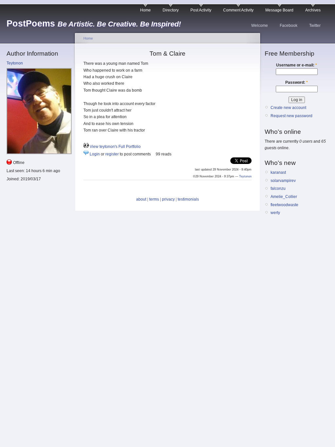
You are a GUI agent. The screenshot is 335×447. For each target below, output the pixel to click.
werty (275, 212)
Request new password (291, 116)
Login (95, 154)
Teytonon (15, 63)
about (141, 199)
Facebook (288, 25)
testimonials (188, 199)
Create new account (288, 107)
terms (154, 199)
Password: (296, 82)
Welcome (259, 25)
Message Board (279, 10)
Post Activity (200, 10)
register (112, 154)
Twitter (315, 25)
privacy (168, 199)
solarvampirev (283, 180)
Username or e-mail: (296, 65)
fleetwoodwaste (284, 205)
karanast (278, 172)
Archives (313, 10)
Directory (171, 10)
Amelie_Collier (284, 196)
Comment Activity (238, 10)
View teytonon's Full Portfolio (115, 146)
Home (145, 10)
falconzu (278, 188)
